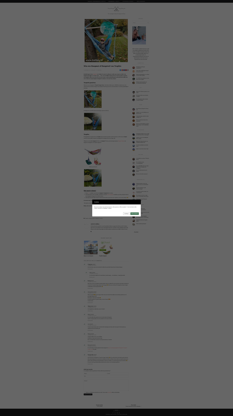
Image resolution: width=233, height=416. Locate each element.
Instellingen (126, 213)
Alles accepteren (134, 213)
